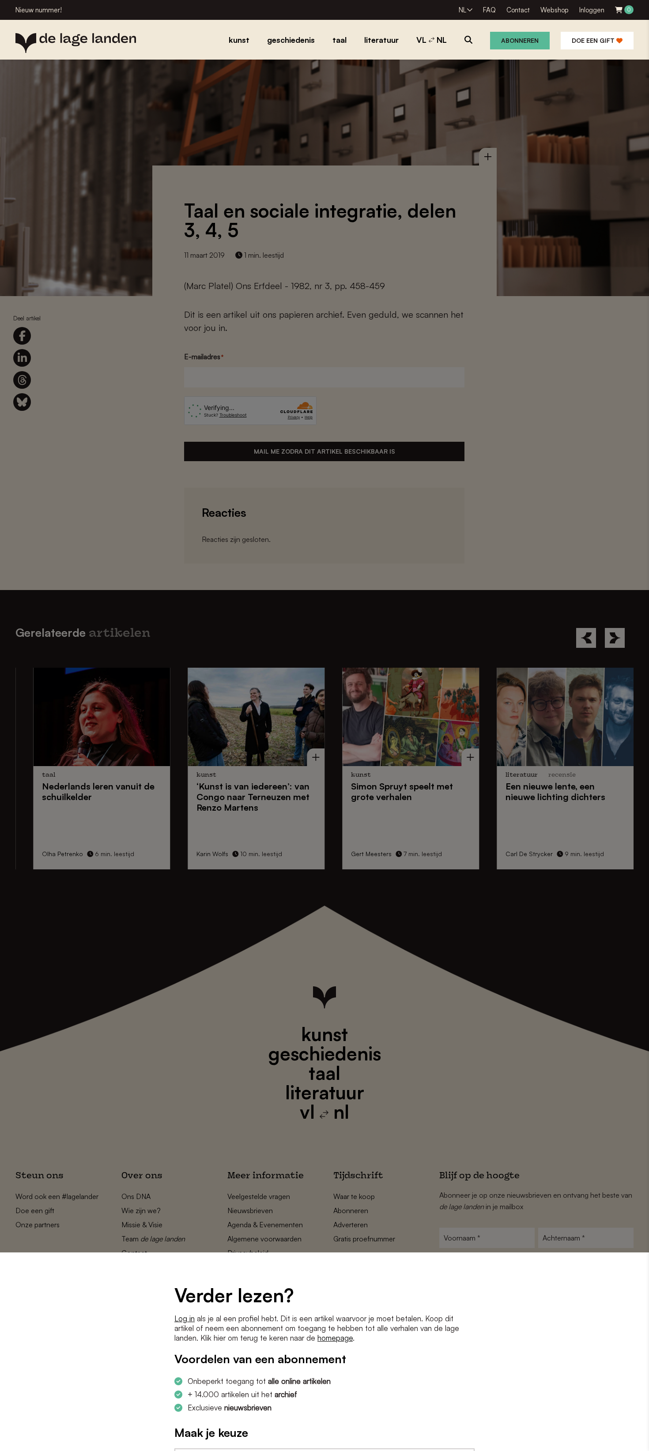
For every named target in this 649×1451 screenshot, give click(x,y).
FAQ (489, 10)
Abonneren (520, 40)
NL (462, 10)
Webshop (554, 10)
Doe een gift (594, 40)
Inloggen (591, 10)
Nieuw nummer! (38, 10)
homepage (335, 1337)
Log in (184, 1318)
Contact (518, 10)
